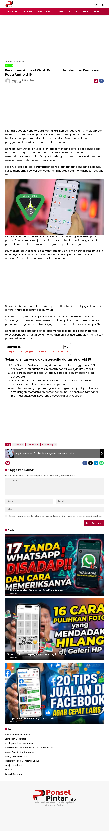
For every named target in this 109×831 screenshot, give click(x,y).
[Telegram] (96, 463)
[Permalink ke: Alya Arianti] (8, 80)
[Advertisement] (54, 37)
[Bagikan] (101, 81)
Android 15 (33, 444)
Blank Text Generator (15, 739)
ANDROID (9, 65)
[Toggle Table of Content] (64, 347)
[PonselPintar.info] (9, 4)
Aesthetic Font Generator (17, 734)
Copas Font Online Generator (19, 752)
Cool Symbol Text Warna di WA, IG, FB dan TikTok (29, 747)
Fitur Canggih (50, 444)
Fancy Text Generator (16, 756)
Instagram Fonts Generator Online (22, 760)
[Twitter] (90, 463)
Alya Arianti (16, 80)
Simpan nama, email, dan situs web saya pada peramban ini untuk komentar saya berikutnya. (55, 516)
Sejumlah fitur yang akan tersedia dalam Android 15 (38, 351)
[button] (96, 4)
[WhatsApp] (101, 463)
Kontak (8, 769)
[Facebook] (84, 463)
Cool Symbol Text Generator (19, 743)
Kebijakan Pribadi (13, 765)
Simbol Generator (14, 774)
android (19, 444)
